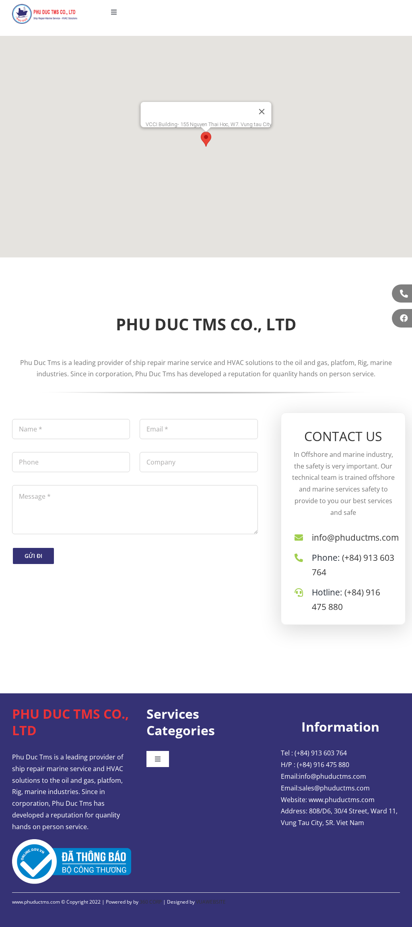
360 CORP (151, 901)
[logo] (44, 7)
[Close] (262, 111)
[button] (206, 139)
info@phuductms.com (355, 537)
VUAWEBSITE (211, 901)
